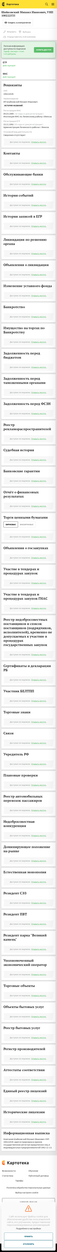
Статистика (7, 1175)
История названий (13, 105)
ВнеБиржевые (26, 524)
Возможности (9, 1170)
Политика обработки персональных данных (28, 1187)
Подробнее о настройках (28, 1228)
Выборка (27, 32)
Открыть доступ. (38, 142)
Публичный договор (38, 1175)
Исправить (11, 31)
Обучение (33, 1170)
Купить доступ (43, 50)
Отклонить (28, 1244)
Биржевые (11, 524)
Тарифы (19, 1180)
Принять (28, 1236)
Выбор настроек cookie (26, 1192)
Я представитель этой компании (21, 36)
